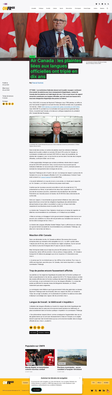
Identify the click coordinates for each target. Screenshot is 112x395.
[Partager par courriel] (9, 104)
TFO (93, 382)
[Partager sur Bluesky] (3, 104)
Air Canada (33, 332)
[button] (80, 378)
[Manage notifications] (108, 391)
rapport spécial (45, 177)
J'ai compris (36, 390)
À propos (25, 382)
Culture (55, 8)
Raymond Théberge (43, 332)
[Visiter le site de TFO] (5, 4)
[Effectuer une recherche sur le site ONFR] (107, 8)
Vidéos (95, 8)
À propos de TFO (25, 390)
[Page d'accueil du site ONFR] (8, 8)
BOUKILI (106, 382)
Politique (41, 8)
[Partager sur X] (6, 104)
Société (48, 8)
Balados (102, 8)
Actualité (33, 8)
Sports (61, 8)
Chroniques (78, 8)
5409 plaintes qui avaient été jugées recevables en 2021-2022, (60, 107)
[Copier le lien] (12, 104)
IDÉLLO (99, 382)
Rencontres (69, 8)
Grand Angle (87, 8)
